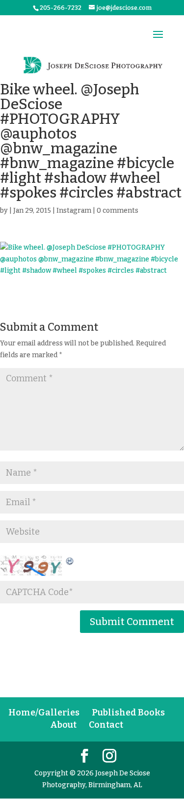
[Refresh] (70, 560)
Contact (106, 724)
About (63, 724)
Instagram (73, 210)
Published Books (128, 712)
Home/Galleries (43, 712)
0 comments (117, 210)
